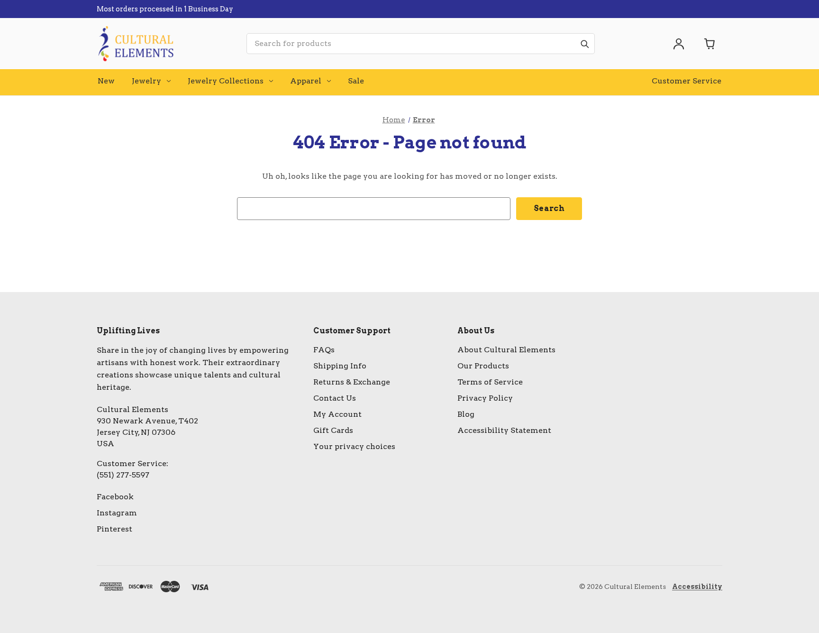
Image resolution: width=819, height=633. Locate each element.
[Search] (584, 43)
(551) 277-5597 (123, 474)
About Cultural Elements (506, 349)
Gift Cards (333, 430)
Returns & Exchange (351, 381)
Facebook (115, 496)
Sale (356, 80)
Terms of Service (490, 381)
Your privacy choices (354, 446)
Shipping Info (339, 365)
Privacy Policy (485, 398)
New (106, 80)
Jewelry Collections (226, 80)
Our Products (483, 365)
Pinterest (114, 528)
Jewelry (146, 80)
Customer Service (686, 80)
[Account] (678, 43)
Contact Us (334, 398)
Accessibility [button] (697, 586)
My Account (337, 414)
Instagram (117, 512)
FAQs (324, 349)
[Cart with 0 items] (710, 43)
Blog (465, 414)
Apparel (305, 80)
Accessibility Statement (504, 430)
